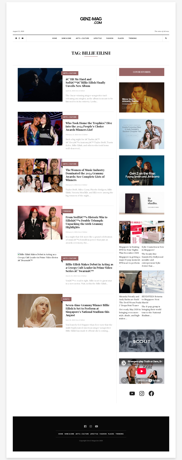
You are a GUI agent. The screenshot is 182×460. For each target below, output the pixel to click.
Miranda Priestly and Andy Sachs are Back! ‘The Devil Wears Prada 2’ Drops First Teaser (130, 301)
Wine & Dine (66, 38)
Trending (133, 38)
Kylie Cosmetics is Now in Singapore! (153, 248)
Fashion (109, 38)
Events (66, 299)
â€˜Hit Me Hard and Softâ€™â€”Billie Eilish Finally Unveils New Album (85, 82)
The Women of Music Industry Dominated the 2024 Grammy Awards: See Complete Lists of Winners (85, 175)
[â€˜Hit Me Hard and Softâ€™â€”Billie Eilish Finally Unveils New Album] (40, 84)
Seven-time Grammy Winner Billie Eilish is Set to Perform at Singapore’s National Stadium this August (87, 310)
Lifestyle (98, 38)
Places (121, 38)
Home (54, 38)
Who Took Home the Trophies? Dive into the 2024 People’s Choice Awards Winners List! (89, 126)
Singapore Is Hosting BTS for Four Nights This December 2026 (129, 250)
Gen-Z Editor (80, 91)
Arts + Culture (82, 38)
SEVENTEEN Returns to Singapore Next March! (152, 299)
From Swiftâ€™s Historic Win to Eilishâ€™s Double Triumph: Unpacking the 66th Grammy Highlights (86, 222)
